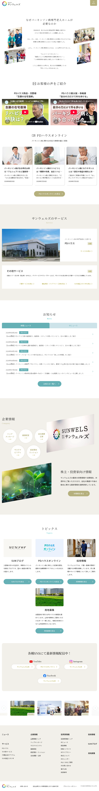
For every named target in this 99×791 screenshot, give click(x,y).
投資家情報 (65, 734)
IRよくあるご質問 (66, 762)
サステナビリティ (36, 746)
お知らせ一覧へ (49, 384)
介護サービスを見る (26, 284)
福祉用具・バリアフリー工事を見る (53, 284)
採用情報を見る (81, 581)
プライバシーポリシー (70, 786)
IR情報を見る (79, 493)
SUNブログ (92, 743)
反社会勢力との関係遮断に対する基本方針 (46, 786)
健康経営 (33, 749)
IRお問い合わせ (66, 766)
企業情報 (34, 734)
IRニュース (64, 742)
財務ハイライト (66, 749)
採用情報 (91, 734)
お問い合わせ (24, 786)
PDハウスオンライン (48, 667)
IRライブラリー (66, 752)
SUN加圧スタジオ (8, 758)
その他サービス (7, 752)
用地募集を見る (49, 631)
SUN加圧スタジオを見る (82, 284)
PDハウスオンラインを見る (49, 194)
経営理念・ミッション (38, 752)
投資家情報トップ (66, 739)
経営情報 (64, 746)
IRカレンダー (65, 759)
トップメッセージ (36, 742)
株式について (65, 756)
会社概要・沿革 (36, 756)
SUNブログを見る (17, 581)
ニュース (5, 734)
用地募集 (91, 753)
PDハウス (5, 748)
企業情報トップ (36, 739)
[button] (4, 708)
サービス (5, 743)
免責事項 (64, 772)
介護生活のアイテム (8, 755)
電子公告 (64, 769)
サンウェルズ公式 (23, 667)
